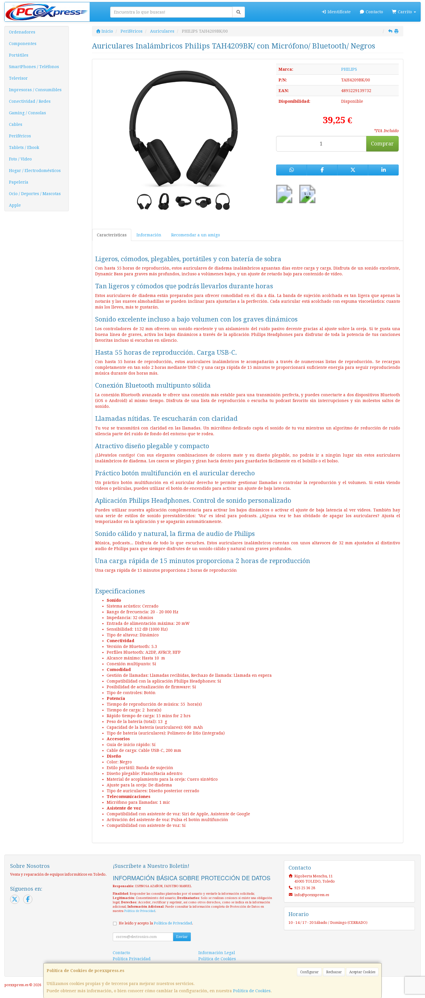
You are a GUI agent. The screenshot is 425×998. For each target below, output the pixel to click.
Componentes (22, 43)
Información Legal (216, 952)
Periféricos (20, 136)
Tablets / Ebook (24, 147)
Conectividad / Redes (30, 101)
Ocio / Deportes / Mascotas (35, 193)
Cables (15, 124)
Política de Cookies (252, 990)
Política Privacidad (132, 958)
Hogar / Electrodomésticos (35, 170)
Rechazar (334, 972)
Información (148, 235)
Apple (15, 205)
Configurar (309, 972)
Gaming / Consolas (27, 113)
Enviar (182, 937)
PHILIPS (349, 69)
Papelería (18, 182)
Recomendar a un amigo (195, 235)
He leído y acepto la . (156, 923)
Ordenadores (22, 32)
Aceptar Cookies (362, 972)
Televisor (18, 78)
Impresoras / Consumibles (35, 89)
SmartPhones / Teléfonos (34, 66)
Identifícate (338, 12)
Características (112, 235)
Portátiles (18, 55)
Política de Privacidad (139, 911)
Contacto (374, 12)
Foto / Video (20, 159)
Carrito (405, 12)
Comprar (382, 144)
